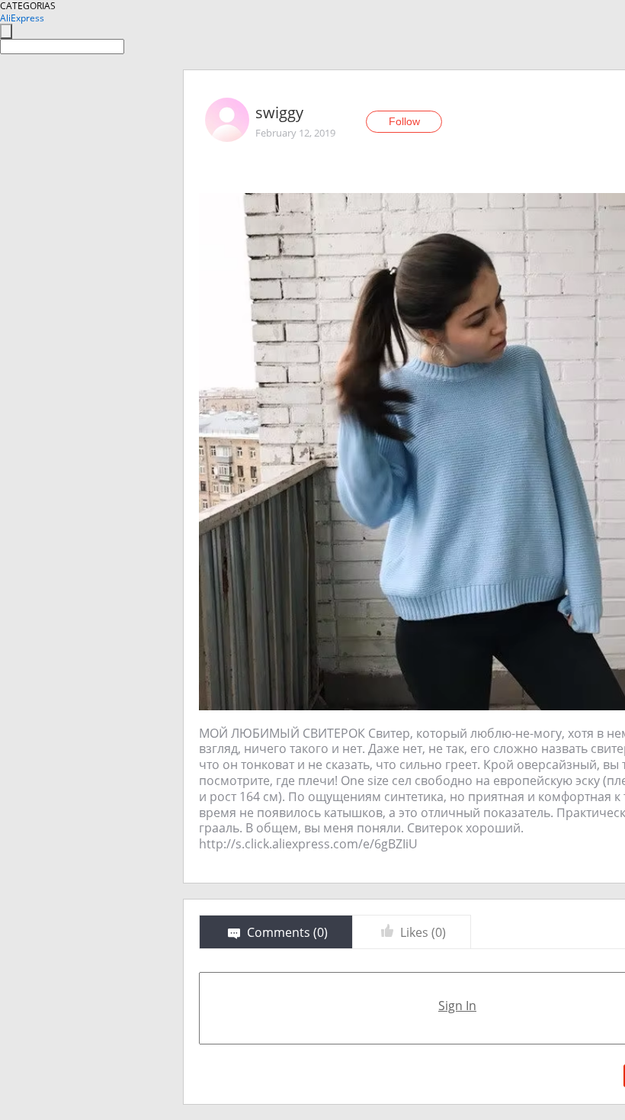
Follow (404, 121)
